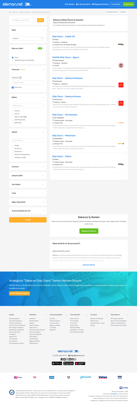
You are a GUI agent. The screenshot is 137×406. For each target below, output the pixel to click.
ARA (29, 220)
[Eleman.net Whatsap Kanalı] (75, 359)
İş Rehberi (32, 318)
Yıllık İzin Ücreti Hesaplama (17, 325)
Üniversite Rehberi (35, 332)
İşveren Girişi (74, 325)
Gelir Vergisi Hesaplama (16, 327)
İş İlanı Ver (128, 4)
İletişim (92, 325)
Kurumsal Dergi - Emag (97, 323)
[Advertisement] (28, 241)
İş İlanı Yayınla (74, 318)
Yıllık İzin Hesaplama (15, 323)
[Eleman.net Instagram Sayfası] (67, 359)
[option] (17, 377)
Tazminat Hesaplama (15, 321)
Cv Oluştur (53, 327)
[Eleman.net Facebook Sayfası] (62, 359)
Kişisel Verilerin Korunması (119, 325)
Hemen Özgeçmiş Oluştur (19, 293)
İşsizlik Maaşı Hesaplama (16, 330)
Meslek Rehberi (34, 321)
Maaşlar (31, 323)
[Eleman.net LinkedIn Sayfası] (70, 359)
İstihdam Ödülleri (75, 327)
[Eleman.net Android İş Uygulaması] (57, 363)
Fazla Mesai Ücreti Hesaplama (14, 333)
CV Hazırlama (13, 341)
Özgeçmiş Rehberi (34, 341)
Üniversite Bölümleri (35, 334)
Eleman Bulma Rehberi (77, 332)
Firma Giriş (115, 4)
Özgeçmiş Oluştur (101, 4)
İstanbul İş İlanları (55, 321)
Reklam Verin (94, 321)
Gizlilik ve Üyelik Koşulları (118, 323)
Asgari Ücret (13, 336)
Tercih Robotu (13, 339)
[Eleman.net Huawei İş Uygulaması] (80, 363)
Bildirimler (53, 330)
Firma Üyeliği (74, 321)
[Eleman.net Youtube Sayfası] (72, 359)
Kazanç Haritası (34, 325)
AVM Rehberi (33, 336)
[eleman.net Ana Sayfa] (9, 12)
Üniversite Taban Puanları (37, 330)
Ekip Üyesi (18, 87)
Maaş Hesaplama (14, 318)
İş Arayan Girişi (83, 4)
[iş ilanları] (17, 4)
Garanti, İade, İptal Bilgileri (119, 321)
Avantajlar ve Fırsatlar (77, 330)
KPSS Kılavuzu (33, 343)
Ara (41, 20)
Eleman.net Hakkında (96, 318)
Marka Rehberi (33, 339)
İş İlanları (70, 4)
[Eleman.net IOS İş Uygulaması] (68, 363)
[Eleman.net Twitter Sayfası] (64, 359)
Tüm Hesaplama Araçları (16, 343)
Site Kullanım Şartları (117, 318)
